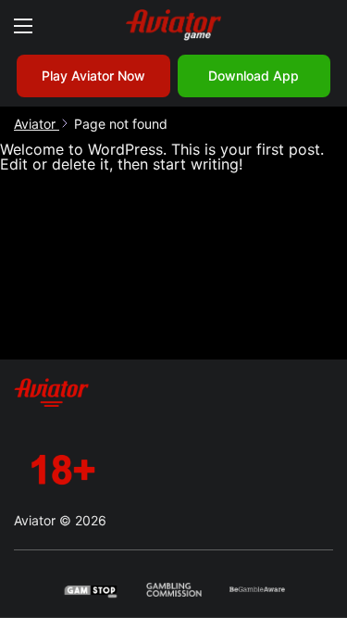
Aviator (36, 124)
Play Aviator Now (93, 75)
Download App (253, 75)
